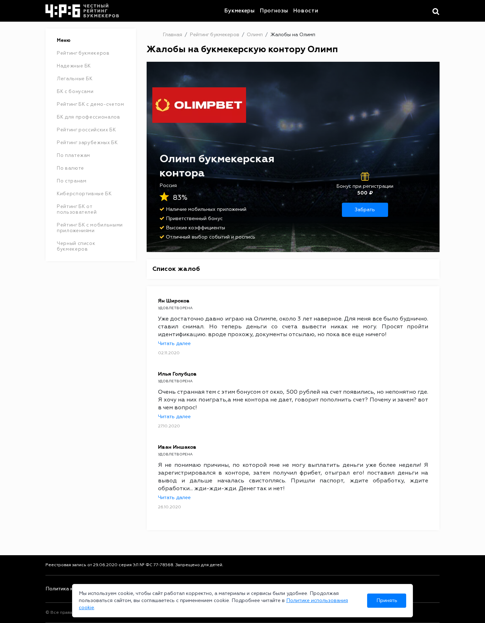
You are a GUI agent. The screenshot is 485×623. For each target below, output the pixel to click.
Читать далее (174, 343)
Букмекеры (239, 10)
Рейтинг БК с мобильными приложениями (90, 228)
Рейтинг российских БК (86, 130)
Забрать (365, 210)
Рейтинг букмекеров (83, 53)
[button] (436, 12)
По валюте (70, 168)
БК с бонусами (75, 91)
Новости (305, 10)
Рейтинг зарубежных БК (87, 143)
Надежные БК (74, 66)
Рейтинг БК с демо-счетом (90, 104)
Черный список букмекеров (76, 246)
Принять (386, 600)
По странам (72, 181)
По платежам (73, 155)
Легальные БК (75, 79)
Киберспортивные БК (84, 194)
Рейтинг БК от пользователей (77, 209)
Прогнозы (274, 10)
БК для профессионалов (88, 117)
